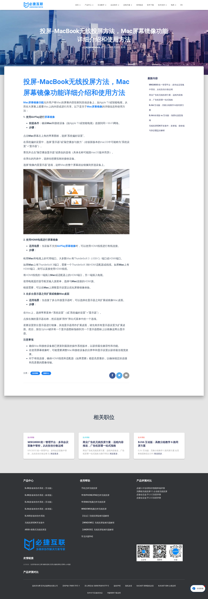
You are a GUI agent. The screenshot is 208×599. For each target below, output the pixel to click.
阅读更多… (55, 454)
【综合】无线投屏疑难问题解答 (95, 516)
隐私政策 (128, 586)
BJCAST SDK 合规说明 (167, 586)
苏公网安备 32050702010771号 (97, 586)
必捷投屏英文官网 (59, 564)
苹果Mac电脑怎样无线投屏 (93, 502)
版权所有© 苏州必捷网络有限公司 (45, 586)
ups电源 (67, 564)
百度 (51, 564)
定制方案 (127, 5)
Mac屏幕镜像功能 (33, 102)
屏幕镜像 (50, 116)
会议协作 (114, 5)
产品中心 (88, 5)
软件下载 (150, 5)
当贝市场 (33, 564)
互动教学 (101, 5)
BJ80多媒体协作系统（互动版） (39, 488)
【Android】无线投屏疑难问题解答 (97, 529)
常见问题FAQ (87, 536)
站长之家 (39, 564)
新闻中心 (46, 373)
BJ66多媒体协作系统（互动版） (39, 502)
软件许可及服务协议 (95, 593)
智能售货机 (46, 564)
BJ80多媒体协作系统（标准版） (39, 495)
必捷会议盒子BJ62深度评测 (149, 494)
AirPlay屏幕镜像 (66, 245)
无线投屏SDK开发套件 (34, 522)
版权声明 (117, 586)
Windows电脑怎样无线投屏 (94, 509)
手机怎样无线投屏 (89, 488)
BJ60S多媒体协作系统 (35, 516)
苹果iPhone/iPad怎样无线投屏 (95, 495)
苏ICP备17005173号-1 (71, 586)
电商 (173, 5)
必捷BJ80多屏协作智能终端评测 (151, 488)
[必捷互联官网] (33, 5)
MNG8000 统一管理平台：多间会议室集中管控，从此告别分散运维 (48, 443)
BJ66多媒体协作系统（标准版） (39, 509)
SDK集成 (139, 5)
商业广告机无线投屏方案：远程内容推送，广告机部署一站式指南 (103, 443)
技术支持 (161, 5)
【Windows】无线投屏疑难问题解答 (97, 522)
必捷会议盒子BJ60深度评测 (149, 498)
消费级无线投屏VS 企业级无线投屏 (152, 491)
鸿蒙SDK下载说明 (114, 593)
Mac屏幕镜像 (94, 106)
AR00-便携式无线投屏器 (35, 529)
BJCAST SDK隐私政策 (145, 586)
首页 (77, 5)
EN (181, 5)
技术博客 (35, 373)
